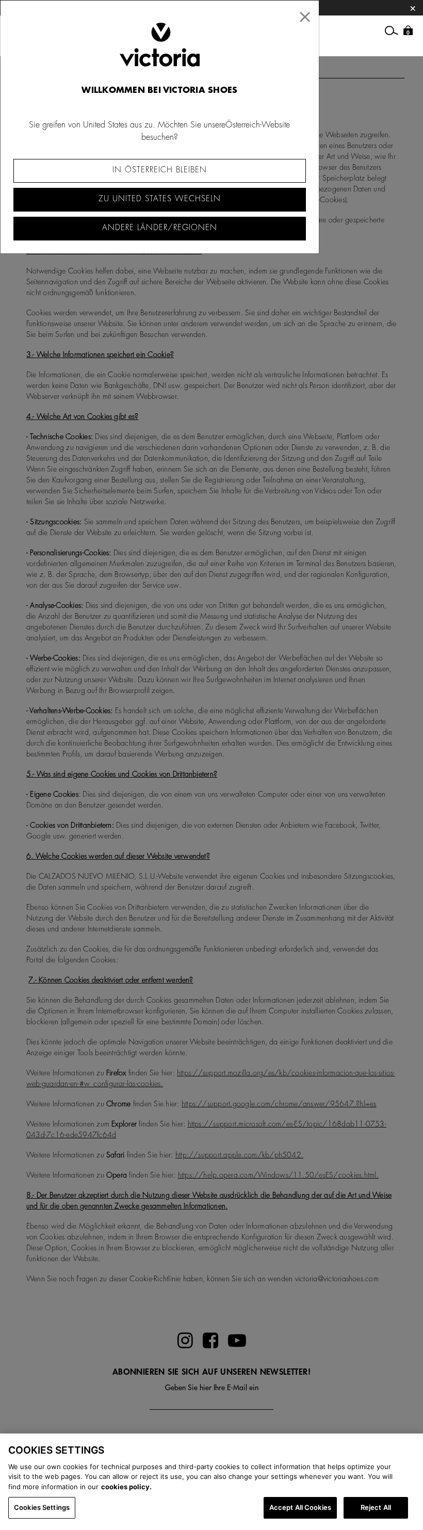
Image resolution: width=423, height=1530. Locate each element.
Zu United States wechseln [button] (160, 199)
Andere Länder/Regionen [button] (159, 228)
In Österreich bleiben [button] (159, 170)
